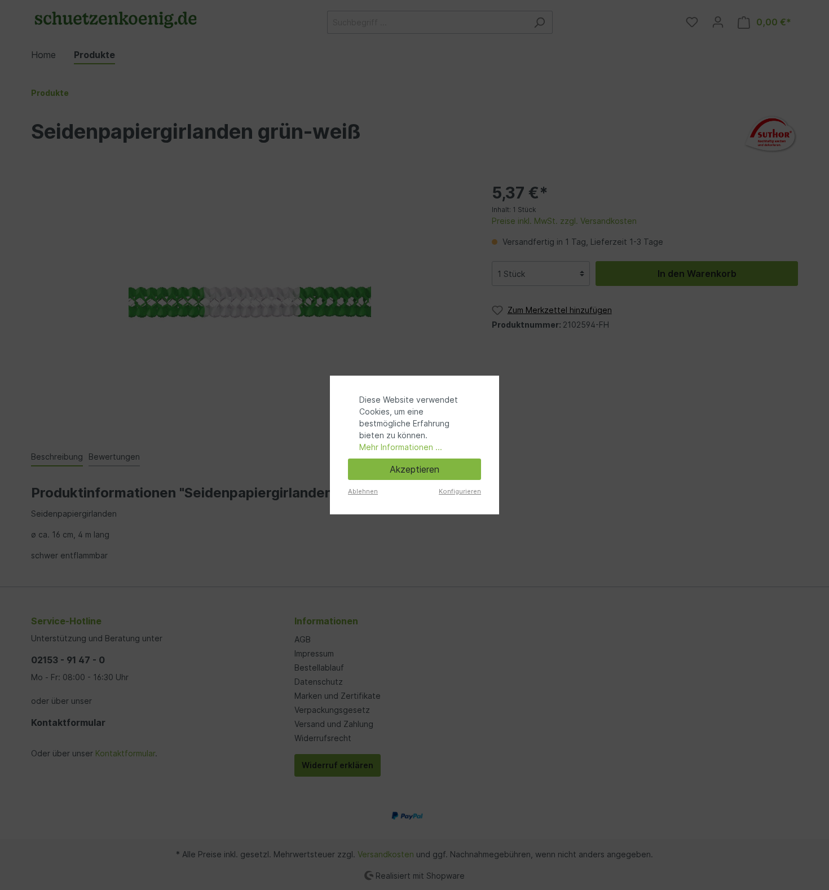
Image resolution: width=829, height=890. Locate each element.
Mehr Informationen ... (400, 447)
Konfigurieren (460, 491)
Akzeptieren (414, 469)
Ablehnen (363, 491)
